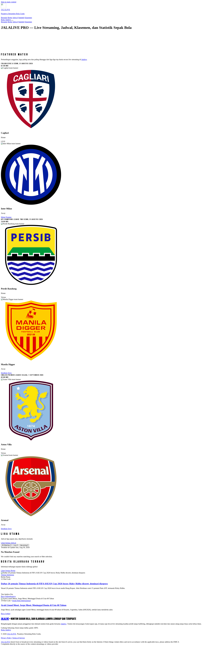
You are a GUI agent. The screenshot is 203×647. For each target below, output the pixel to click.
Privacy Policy (6, 638)
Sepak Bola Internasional (21, 601)
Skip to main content (8, 2)
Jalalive (84, 59)
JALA (5, 619)
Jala (63, 624)
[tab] (6, 545)
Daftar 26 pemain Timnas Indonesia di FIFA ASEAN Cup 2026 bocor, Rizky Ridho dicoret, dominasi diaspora (54, 583)
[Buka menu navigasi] (12, 20)
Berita (10, 18)
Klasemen (28, 18)
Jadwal (15, 18)
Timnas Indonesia (7, 575)
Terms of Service (18, 638)
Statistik (21, 18)
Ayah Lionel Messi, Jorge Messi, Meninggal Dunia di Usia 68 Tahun (33, 605)
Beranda (4, 18)
